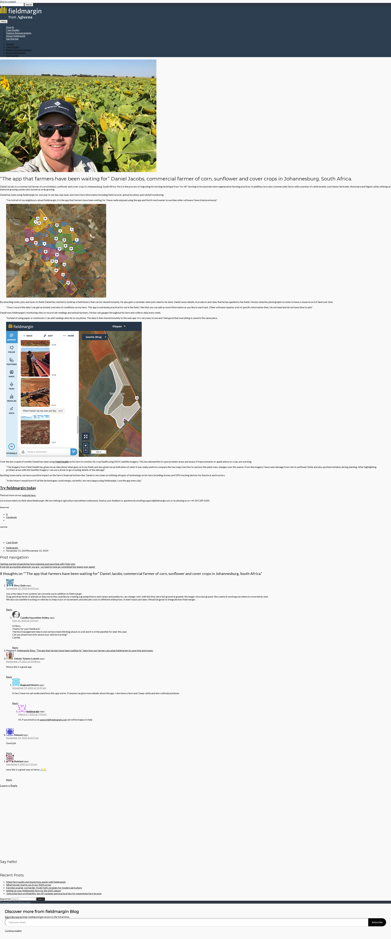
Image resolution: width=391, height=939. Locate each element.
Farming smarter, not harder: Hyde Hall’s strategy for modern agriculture (44, 887)
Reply (9, 609)
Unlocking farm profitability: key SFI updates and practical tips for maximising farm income (53, 893)
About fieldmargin (15, 35)
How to (10, 27)
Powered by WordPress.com (15, 902)
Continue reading (13, 930)
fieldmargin (12, 547)
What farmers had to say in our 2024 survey (28, 884)
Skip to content (8, 1)
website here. (29, 495)
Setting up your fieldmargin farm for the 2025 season (33, 890)
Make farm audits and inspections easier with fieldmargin (36, 881)
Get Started (12, 38)
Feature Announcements (18, 32)
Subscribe (377, 922)
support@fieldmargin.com (53, 719)
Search (29, 4)
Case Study (12, 542)
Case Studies (12, 30)
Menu (3, 21)
